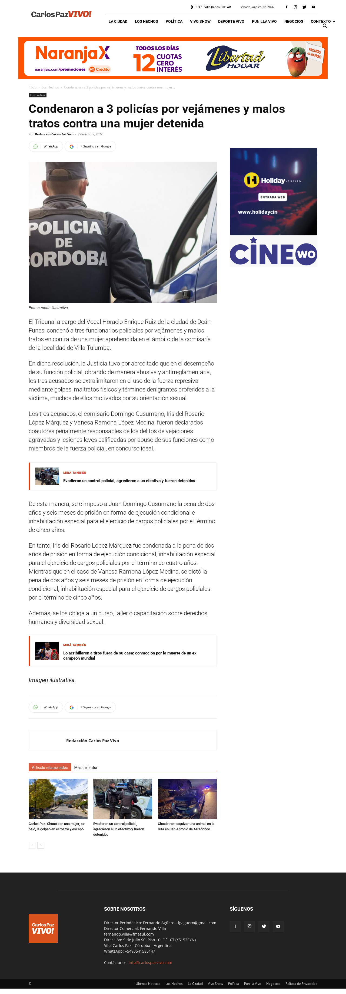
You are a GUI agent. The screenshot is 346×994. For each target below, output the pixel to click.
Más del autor (86, 767)
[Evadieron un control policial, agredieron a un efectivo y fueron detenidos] (122, 799)
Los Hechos (146, 21)
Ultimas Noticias (148, 983)
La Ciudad (118, 21)
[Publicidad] (173, 58)
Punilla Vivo (264, 21)
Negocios (293, 21)
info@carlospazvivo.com (150, 962)
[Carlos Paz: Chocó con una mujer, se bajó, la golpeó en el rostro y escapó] (58, 799)
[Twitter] (304, 7)
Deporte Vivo (231, 21)
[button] (324, 26)
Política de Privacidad (301, 983)
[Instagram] (295, 7)
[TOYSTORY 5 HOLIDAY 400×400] (273, 233)
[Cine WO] (273, 263)
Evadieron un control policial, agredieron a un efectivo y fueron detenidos (129, 480)
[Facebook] (286, 7)
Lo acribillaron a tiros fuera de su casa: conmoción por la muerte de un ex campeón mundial (130, 656)
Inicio (32, 87)
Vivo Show (200, 21)
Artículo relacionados (50, 767)
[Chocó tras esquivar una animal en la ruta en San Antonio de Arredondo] (187, 799)
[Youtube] (313, 7)
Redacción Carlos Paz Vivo (54, 134)
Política (174, 21)
